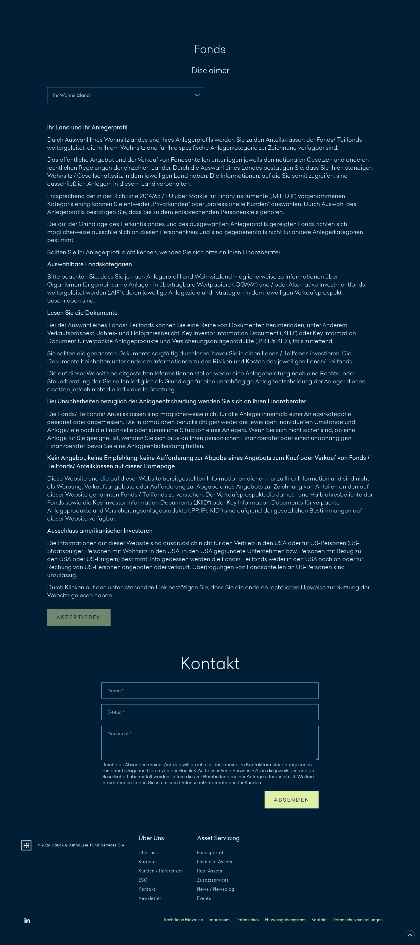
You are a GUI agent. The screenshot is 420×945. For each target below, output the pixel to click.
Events (204, 898)
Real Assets (209, 871)
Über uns (148, 852)
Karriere (147, 862)
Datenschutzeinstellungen (358, 920)
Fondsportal (210, 852)
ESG (143, 880)
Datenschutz (247, 920)
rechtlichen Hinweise (297, 587)
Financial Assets (214, 862)
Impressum (219, 920)
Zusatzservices (213, 880)
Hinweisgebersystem (285, 920)
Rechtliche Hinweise (183, 920)
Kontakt (147, 889)
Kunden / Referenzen (161, 871)
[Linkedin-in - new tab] (27, 921)
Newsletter (150, 898)
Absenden (291, 799)
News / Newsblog (215, 889)
